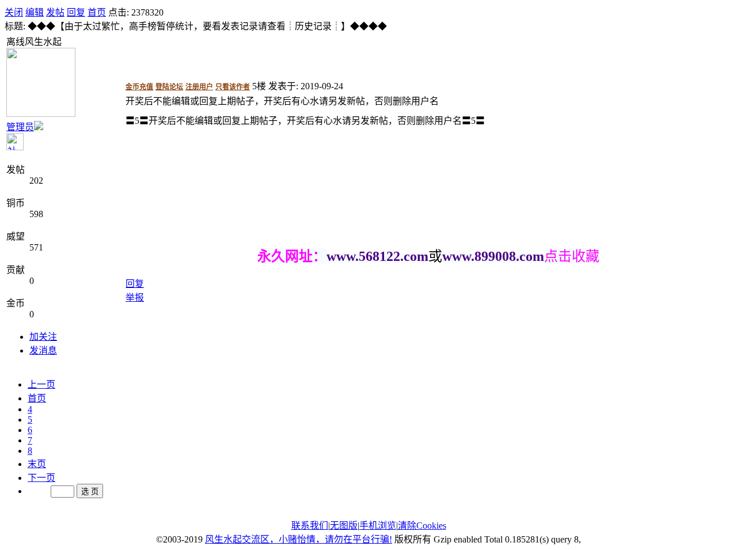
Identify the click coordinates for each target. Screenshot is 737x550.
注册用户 (199, 87)
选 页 (89, 491)
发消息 (43, 350)
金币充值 (139, 87)
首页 (97, 12)
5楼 (259, 86)
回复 (76, 12)
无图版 (344, 525)
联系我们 (309, 525)
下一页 (41, 478)
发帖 (55, 12)
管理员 (20, 127)
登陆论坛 (169, 87)
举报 (135, 297)
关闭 (14, 12)
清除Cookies (422, 525)
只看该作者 (232, 87)
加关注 (43, 337)
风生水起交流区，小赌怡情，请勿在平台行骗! (298, 539)
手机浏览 (377, 525)
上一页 (41, 384)
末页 (37, 464)
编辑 (34, 12)
